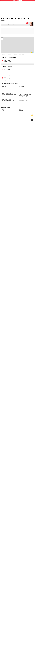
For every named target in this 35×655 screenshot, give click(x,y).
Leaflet (33, 52)
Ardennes (8, 16)
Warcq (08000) (4, 86)
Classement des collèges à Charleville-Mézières (9, 93)
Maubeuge (13, 24)
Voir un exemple (31, 116)
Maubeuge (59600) (6, 80)
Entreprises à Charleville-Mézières (24, 97)
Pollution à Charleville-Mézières (23, 96)
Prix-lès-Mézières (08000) (22, 85)
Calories (20, 109)
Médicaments (21, 110)
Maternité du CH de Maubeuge (8, 75)
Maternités (4, 16)
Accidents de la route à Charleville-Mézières (25, 94)
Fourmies (6, 24)
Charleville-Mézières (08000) (7, 61)
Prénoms (3, 109)
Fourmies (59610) (5, 70)
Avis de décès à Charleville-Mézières (7, 92)
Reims (10, 24)
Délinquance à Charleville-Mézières (24, 95)
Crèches (3, 111)
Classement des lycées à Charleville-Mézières (9, 94)
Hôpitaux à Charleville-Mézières (23, 100)
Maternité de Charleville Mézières (9, 57)
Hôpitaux (20, 111)
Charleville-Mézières (5, 89)
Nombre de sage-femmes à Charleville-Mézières (26, 93)
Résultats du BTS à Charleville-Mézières (25, 105)
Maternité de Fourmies (7, 66)
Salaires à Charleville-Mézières (6, 98)
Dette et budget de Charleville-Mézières (8, 100)
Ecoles (3, 110)
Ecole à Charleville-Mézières (6, 95)
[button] (2, 38)
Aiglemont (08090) (21, 86)
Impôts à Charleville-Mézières (6, 99)
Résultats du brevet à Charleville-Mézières (25, 103)
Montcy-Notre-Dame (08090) (6, 85)
